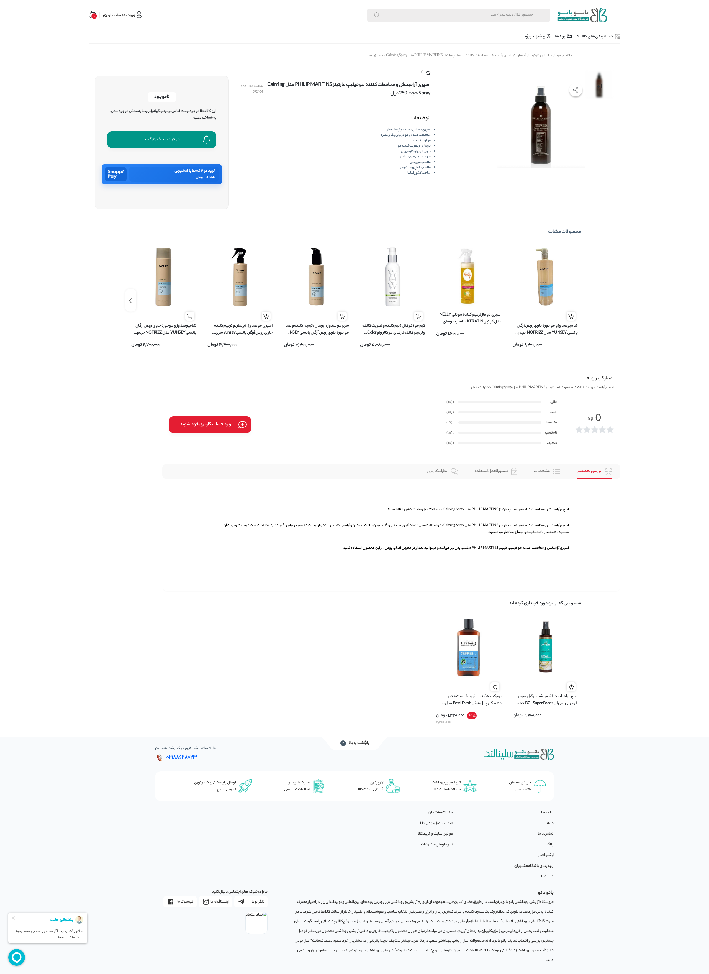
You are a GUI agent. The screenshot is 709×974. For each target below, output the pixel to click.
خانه (567, 55)
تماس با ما (546, 834)
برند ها (560, 37)
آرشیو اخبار (546, 855)
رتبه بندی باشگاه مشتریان (534, 866)
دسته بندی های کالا (597, 37)
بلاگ (550, 845)
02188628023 (181, 758)
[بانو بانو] (582, 15)
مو (557, 55)
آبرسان (519, 55)
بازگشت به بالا (359, 743)
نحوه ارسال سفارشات (437, 845)
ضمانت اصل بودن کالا (436, 823)
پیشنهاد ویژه (535, 37)
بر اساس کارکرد (539, 55)
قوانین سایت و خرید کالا (435, 834)
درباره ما (547, 876)
